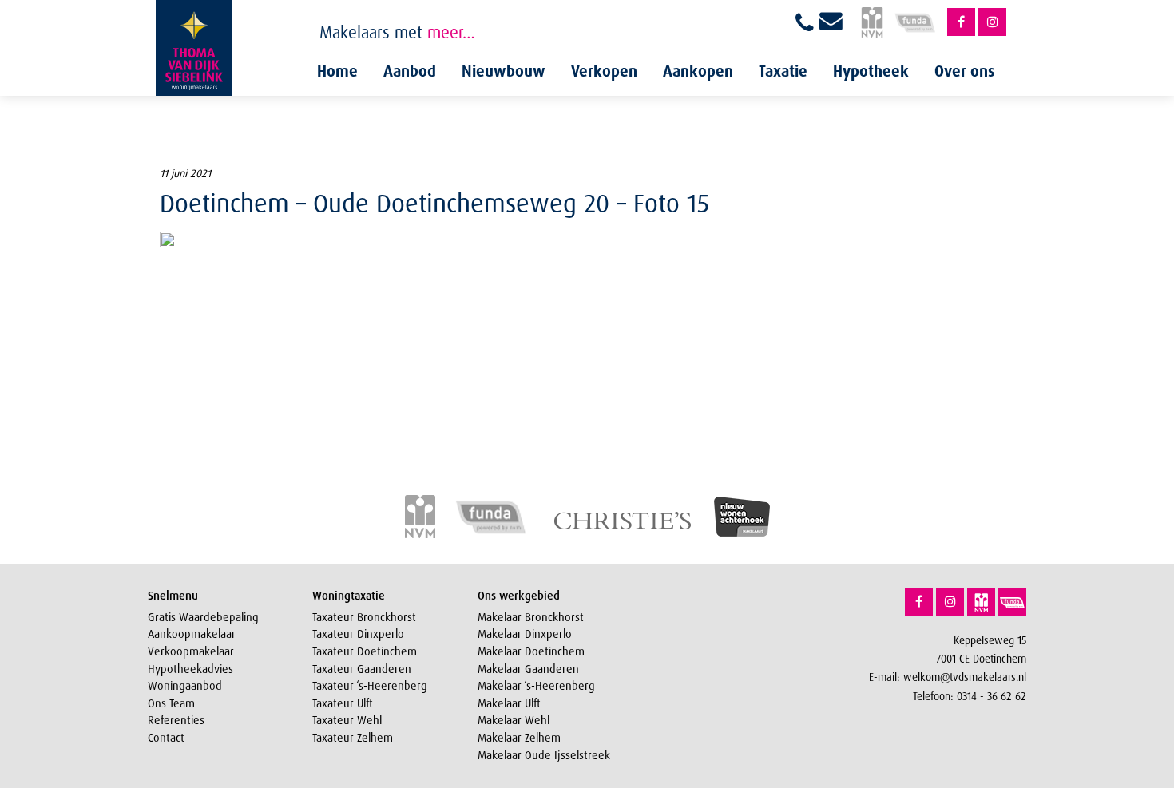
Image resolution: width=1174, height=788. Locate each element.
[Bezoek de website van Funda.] (1012, 602)
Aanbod (409, 71)
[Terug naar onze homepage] (194, 48)
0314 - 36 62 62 (991, 696)
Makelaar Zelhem (519, 738)
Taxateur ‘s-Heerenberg (369, 686)
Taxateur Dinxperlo (358, 634)
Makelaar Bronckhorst (531, 617)
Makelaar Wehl (513, 720)
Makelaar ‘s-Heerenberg (536, 686)
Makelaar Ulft (509, 703)
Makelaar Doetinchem (531, 651)
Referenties (176, 720)
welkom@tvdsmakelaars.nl (964, 676)
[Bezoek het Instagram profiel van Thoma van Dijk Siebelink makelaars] (992, 22)
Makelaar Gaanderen (528, 669)
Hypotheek (871, 71)
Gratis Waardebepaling (203, 617)
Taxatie (783, 71)
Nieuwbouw (503, 71)
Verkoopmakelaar (191, 651)
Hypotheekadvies (190, 669)
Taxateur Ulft (342, 703)
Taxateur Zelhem (352, 738)
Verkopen (604, 71)
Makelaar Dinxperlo (525, 634)
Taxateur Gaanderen (361, 669)
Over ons (964, 71)
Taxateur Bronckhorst (364, 617)
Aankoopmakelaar (192, 634)
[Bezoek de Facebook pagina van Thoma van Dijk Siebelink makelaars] (961, 22)
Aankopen (698, 71)
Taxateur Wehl (347, 720)
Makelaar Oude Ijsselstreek (544, 755)
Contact (166, 738)
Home (337, 71)
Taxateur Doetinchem (364, 651)
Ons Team (171, 703)
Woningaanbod (185, 686)
